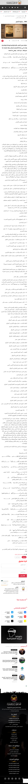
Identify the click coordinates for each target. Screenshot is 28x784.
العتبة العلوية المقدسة (14, 763)
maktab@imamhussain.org (14, 720)
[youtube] (12, 7)
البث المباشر (14, 736)
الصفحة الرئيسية (20, 16)
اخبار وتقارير (15, 658)
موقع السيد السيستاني (14, 750)
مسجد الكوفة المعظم (14, 773)
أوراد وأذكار (14, 740)
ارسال (21, 576)
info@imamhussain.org (14, 718)
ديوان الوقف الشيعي (14, 752)
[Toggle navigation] (25, 7)
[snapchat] (9, 778)
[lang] (2, 7)
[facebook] (18, 7)
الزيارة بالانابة (14, 734)
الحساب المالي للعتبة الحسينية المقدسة (14, 726)
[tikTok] (5, 778)
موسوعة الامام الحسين (10, 16)
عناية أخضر (18, 557)
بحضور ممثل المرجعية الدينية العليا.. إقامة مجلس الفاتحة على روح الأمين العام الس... (9, 653)
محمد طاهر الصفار (19, 554)
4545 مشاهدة (14, 40)
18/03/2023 (23, 40)
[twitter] (15, 7)
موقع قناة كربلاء (14, 756)
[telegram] (12, 778)
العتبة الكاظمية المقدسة (14, 765)
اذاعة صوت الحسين (14, 742)
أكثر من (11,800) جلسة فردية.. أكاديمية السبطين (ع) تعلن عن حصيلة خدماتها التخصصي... (9, 678)
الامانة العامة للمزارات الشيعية (14, 754)
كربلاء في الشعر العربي (21, 18)
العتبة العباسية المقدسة (14, 771)
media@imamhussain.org (14, 722)
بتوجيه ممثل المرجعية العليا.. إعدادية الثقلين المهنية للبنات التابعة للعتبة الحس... (10, 670)
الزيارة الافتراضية (14, 738)
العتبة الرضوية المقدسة (14, 767)
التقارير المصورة (14, 650)
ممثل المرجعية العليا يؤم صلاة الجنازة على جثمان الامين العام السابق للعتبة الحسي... (10, 661)
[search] (5, 7)
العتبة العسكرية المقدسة (14, 769)
